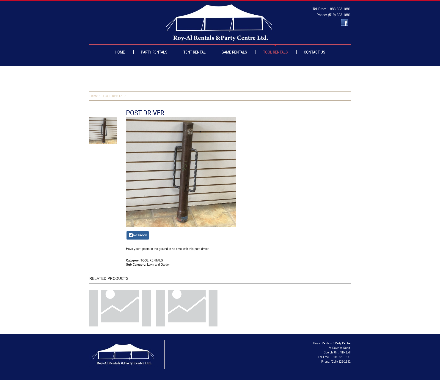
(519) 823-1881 (339, 15)
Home (93, 96)
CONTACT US (314, 52)
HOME (120, 52)
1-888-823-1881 (339, 9)
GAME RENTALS (234, 52)
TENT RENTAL (194, 52)
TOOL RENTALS (275, 52)
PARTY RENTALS (154, 52)
